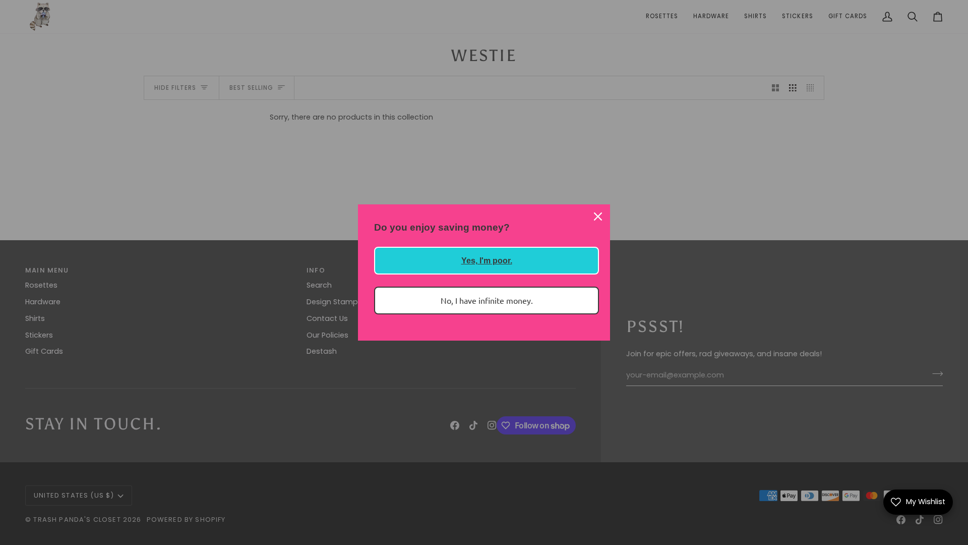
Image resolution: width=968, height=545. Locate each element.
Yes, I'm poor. (486, 260)
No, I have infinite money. (487, 300)
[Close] (598, 216)
